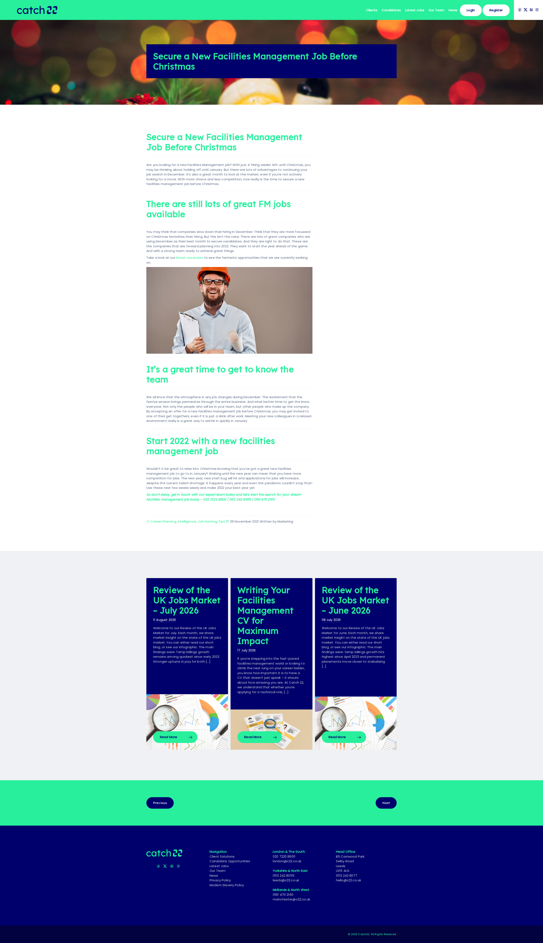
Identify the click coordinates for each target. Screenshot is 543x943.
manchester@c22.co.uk (291, 899)
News (453, 10)
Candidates (391, 10)
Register (496, 10)
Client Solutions (222, 856)
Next (386, 803)
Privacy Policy (220, 880)
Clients (371, 10)
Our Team (217, 870)
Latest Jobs (414, 10)
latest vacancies (189, 257)
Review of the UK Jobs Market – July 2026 (186, 600)
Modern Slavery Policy (227, 885)
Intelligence (187, 521)
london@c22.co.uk (287, 861)
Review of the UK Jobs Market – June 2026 (355, 600)
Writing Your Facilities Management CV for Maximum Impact (265, 615)
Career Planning (163, 521)
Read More (168, 737)
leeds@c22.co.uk (286, 880)
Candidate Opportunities (230, 861)
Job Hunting (207, 521)
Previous (160, 803)
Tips (221, 521)
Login (471, 10)
